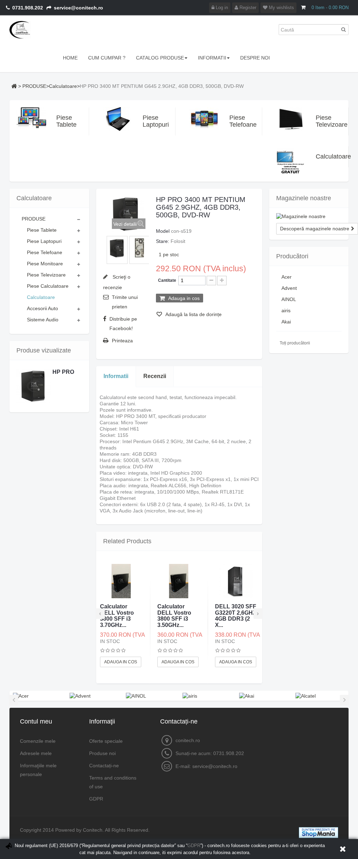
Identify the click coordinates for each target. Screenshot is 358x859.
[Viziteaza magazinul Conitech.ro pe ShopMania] (318, 832)
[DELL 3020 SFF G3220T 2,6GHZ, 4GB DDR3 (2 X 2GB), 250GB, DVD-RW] (236, 581)
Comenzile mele (38, 741)
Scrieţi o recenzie (116, 282)
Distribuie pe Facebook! (123, 323)
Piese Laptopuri (149, 121)
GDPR (96, 799)
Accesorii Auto (42, 308)
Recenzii (154, 376)
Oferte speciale (106, 741)
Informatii (115, 376)
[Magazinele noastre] (309, 216)
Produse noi (102, 753)
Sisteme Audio (42, 319)
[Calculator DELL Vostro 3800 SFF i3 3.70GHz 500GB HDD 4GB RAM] (121, 581)
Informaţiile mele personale (38, 770)
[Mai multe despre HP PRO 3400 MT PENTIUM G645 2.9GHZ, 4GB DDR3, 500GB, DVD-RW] (33, 386)
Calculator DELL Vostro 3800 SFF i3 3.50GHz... (174, 615)
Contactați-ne (104, 765)
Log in (221, 7)
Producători (292, 256)
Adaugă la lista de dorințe (193, 314)
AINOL (288, 299)
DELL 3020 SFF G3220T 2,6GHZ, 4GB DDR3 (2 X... (236, 615)
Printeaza (122, 340)
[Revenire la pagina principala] (14, 86)
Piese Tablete (62, 121)
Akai (286, 321)
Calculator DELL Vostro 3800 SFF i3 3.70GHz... (117, 615)
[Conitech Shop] (34, 30)
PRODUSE (34, 86)
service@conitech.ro (214, 766)
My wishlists (280, 7)
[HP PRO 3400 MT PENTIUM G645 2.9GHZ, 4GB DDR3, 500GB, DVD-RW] (117, 248)
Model (163, 231)
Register (247, 7)
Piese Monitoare (45, 263)
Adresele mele (36, 753)
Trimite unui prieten (125, 301)
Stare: (162, 241)
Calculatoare (63, 86)
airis (286, 310)
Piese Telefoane (235, 121)
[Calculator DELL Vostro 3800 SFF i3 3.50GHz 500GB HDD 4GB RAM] (178, 581)
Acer (286, 277)
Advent (289, 288)
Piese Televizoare (322, 121)
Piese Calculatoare (48, 286)
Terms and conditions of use (112, 782)
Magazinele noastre (303, 198)
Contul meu (36, 721)
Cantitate (167, 280)
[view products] (21, 695)
